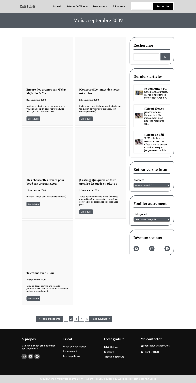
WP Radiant (87, 378)
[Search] (165, 57)
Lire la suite (33, 119)
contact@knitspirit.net (157, 345)
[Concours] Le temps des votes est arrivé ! (99, 91)
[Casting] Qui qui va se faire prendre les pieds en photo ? (98, 181)
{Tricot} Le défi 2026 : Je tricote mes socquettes (154, 138)
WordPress (124, 378)
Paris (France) (152, 351)
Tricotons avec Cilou (40, 273)
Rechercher (163, 6)
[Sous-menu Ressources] (106, 6)
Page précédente (49, 318)
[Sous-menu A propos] (124, 6)
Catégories (140, 214)
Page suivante (101, 318)
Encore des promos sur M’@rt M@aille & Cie (46, 91)
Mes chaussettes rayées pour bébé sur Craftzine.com (45, 181)
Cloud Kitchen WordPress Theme (58, 378)
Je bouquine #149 (155, 89)
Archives (139, 180)
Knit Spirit (27, 6)
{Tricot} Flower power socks (154, 110)
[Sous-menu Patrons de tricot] (87, 6)
